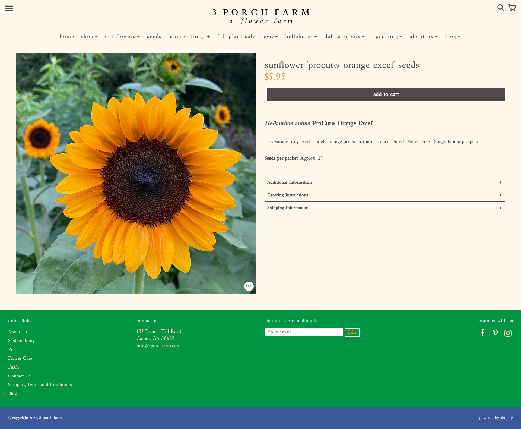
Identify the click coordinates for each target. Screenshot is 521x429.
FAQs (13, 367)
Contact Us (19, 376)
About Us (17, 332)
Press (13, 350)
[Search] (501, 8)
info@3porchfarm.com (158, 346)
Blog (12, 394)
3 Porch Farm (50, 418)
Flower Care (20, 359)
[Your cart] (512, 8)
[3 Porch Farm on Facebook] (482, 334)
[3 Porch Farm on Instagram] (508, 334)
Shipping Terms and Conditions (40, 385)
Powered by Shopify (496, 418)
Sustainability (21, 341)
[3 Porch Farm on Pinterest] (495, 334)
